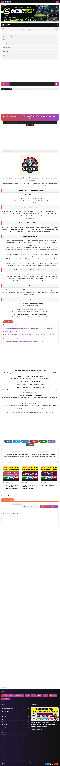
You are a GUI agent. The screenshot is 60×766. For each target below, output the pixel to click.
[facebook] (6, 2)
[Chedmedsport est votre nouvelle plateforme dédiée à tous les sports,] (30, 13)
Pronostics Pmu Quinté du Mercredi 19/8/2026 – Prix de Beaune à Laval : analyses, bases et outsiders (27, 325)
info (40, 696)
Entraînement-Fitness (9, 696)
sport (46, 696)
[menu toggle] (2, 2)
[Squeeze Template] (2, 764)
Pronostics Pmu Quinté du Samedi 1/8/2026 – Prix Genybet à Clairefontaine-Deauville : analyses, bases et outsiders (30, 335)
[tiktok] (53, 764)
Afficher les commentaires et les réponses (49, 507)
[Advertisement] (30, 70)
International (20, 696)
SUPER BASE (28, 122)
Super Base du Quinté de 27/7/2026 (13, 338)
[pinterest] (55, 764)
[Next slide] (57, 462)
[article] (43, 453)
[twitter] (8, 2)
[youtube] (10, 2)
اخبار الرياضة (6, 699)
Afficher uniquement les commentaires (31, 507)
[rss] (57, 764)
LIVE (28, 696)
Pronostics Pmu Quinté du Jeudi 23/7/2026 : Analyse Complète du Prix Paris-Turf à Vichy (24, 341)
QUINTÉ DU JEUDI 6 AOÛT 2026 (11, 331)
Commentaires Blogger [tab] (8, 500)
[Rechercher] (57, 2)
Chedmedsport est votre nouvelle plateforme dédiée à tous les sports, (29, 764)
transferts (53, 696)
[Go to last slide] (56, 462)
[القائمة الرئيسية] (57, 84)
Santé (34, 696)
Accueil (6, 84)
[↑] (30, 762)
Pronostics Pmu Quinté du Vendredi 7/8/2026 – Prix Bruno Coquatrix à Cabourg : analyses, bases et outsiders (28, 328)
